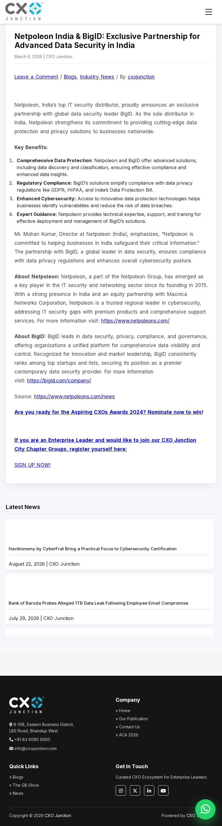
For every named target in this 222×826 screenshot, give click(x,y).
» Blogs (16, 777)
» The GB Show (24, 785)
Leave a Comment (36, 77)
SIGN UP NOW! (32, 465)
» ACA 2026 (127, 734)
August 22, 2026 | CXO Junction (93, 556)
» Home (123, 710)
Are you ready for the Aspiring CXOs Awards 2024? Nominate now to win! (108, 412)
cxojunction (141, 77)
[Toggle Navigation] (208, 12)
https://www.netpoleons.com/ (135, 321)
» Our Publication (132, 718)
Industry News (97, 77)
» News (16, 793)
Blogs (70, 77)
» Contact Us (128, 726)
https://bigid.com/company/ (59, 381)
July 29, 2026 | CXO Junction (98, 610)
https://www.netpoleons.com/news (74, 396)
